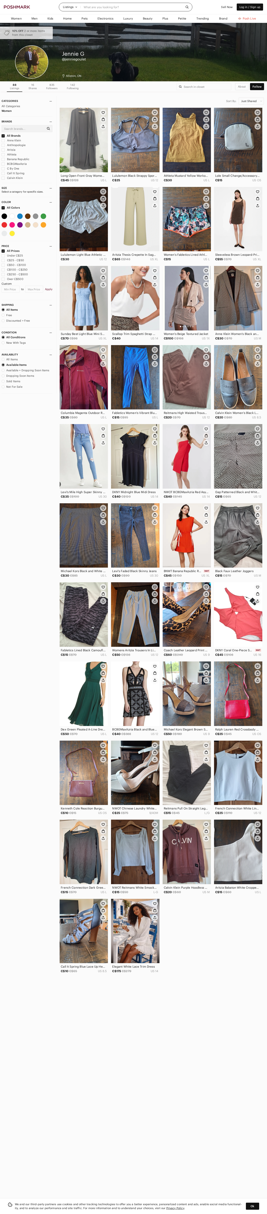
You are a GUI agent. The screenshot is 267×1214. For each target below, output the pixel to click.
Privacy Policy (175, 1208)
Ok (252, 1206)
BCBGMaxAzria (16, 164)
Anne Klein (13, 140)
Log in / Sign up (249, 7)
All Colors (13, 207)
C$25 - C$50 (15, 260)
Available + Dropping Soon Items (27, 370)
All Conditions (15, 337)
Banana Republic (17, 159)
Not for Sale (14, 387)
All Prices (13, 251)
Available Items (16, 365)
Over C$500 (15, 279)
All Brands (13, 135)
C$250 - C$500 (17, 274)
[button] (70, 7)
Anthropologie (16, 145)
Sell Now (227, 7)
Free (9, 315)
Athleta (11, 154)
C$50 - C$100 (16, 265)
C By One (12, 168)
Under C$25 (15, 255)
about (242, 86)
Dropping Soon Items (20, 376)
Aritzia (10, 150)
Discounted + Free (18, 320)
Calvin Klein (14, 178)
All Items (12, 309)
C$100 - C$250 (17, 269)
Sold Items (13, 381)
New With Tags (16, 343)
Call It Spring (15, 173)
